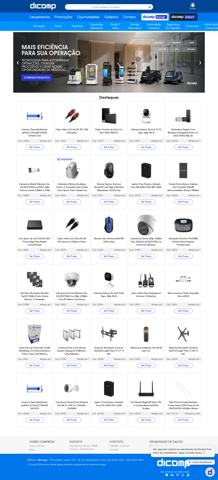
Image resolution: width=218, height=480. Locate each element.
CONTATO (116, 441)
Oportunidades (88, 17)
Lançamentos (40, 17)
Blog (31, 449)
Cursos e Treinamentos (82, 449)
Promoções (63, 17)
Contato (129, 17)
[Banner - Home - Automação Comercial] (109, 62)
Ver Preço (34, 147)
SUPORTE (75, 441)
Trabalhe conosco (119, 445)
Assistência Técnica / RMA (83, 445)
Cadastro (111, 17)
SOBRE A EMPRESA (42, 441)
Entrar (193, 8)
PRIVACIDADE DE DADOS (166, 441)
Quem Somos (37, 445)
